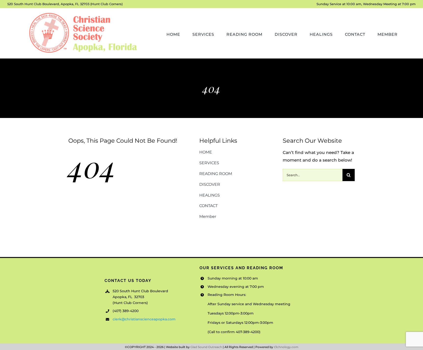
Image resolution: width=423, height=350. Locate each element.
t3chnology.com (286, 347)
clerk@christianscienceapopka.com (144, 319)
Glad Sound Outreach (206, 347)
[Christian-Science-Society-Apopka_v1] (82, 12)
